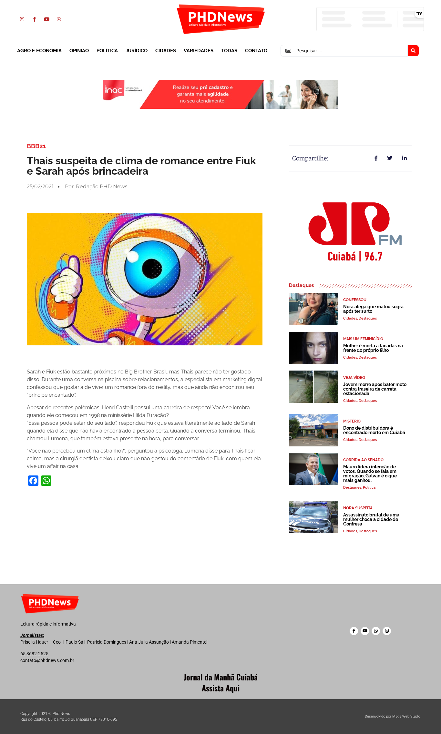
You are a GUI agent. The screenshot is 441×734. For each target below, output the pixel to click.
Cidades (165, 51)
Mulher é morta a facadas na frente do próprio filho (373, 348)
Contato (256, 51)
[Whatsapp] (59, 19)
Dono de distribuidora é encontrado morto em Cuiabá (374, 430)
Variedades (198, 51)
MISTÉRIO (352, 421)
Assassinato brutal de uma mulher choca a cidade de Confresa (371, 519)
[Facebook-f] (34, 19)
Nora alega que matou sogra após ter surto (373, 309)
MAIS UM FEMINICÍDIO (363, 339)
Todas (229, 51)
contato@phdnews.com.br (47, 660)
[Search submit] (413, 50)
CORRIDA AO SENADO (363, 460)
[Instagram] (22, 19)
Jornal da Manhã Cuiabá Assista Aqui (221, 682)
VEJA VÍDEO (354, 377)
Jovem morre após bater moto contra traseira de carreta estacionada (374, 389)
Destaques (368, 318)
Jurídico (137, 51)
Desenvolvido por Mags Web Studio (392, 716)
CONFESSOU (354, 300)
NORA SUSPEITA (358, 508)
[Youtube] (46, 19)
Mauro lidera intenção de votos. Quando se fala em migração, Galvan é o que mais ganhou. (370, 473)
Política (107, 51)
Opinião (79, 51)
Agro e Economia (39, 51)
